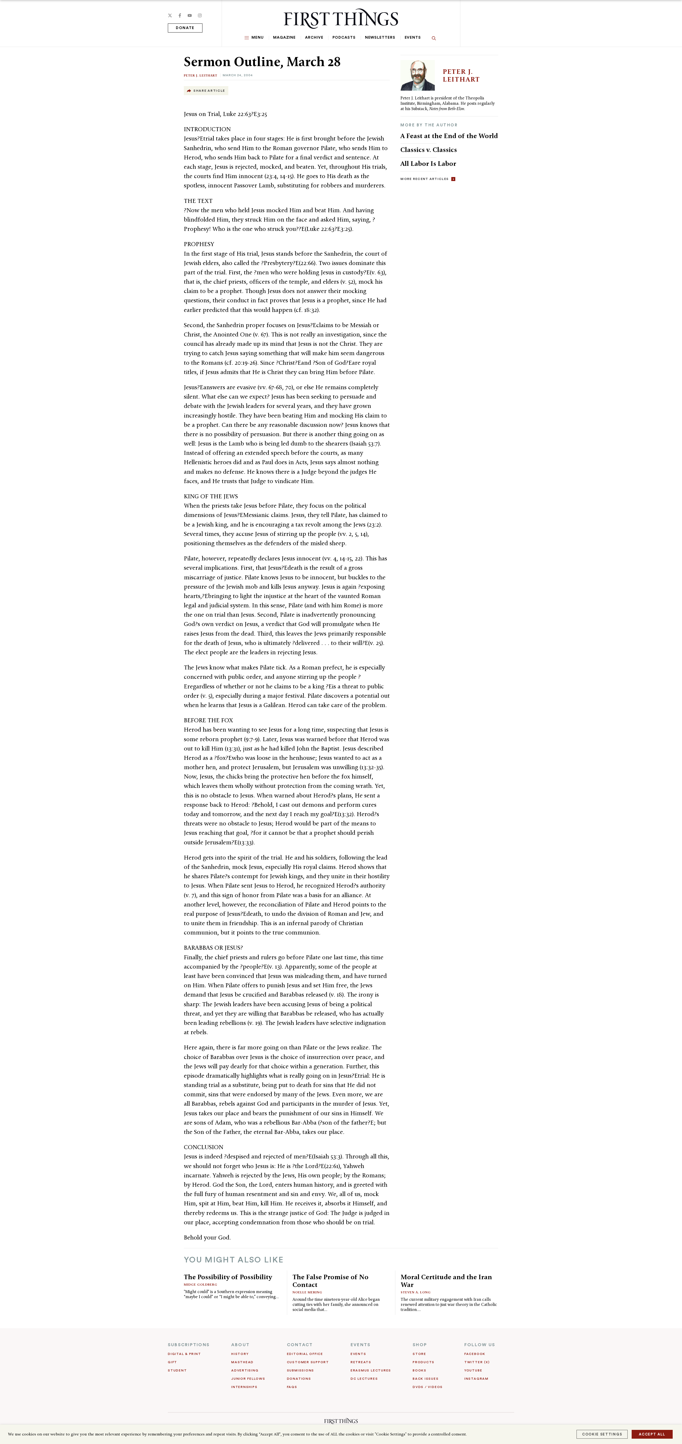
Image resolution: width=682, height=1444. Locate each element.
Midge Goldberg (200, 1284)
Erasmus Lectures (371, 1370)
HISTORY (240, 1353)
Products (424, 1362)
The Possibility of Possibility (228, 1277)
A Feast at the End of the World (449, 135)
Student (177, 1370)
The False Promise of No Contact (330, 1281)
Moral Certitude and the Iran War (446, 1281)
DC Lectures (364, 1378)
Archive (314, 37)
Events (413, 37)
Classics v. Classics (428, 149)
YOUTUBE (473, 1370)
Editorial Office (305, 1353)
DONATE (185, 28)
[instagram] (200, 15)
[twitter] (170, 15)
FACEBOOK (474, 1353)
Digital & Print (184, 1353)
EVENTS (361, 1345)
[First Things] (341, 19)
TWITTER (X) (477, 1362)
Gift (172, 1362)
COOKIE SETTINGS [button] (602, 1434)
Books (420, 1370)
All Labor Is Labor (428, 163)
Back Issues (426, 1378)
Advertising (244, 1370)
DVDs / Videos (428, 1387)
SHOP (420, 1345)
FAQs (292, 1387)
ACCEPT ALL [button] (652, 1434)
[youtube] (190, 15)
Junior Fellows (248, 1378)
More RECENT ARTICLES (424, 178)
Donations (299, 1378)
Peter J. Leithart (200, 75)
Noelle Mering (307, 1292)
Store (419, 1353)
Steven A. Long (416, 1292)
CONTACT (300, 1345)
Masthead (242, 1362)
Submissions (300, 1370)
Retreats (361, 1362)
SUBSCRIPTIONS (189, 1345)
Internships (244, 1387)
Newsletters (380, 37)
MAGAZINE (284, 37)
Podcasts (343, 37)
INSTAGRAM (476, 1378)
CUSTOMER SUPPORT (308, 1362)
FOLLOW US (479, 1345)
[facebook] (180, 15)
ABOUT (240, 1345)
